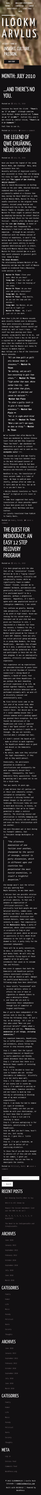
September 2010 (11, 1265)
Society (14, 130)
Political (15, 1166)
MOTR (20, 12)
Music (7, 1309)
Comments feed (11, 1466)
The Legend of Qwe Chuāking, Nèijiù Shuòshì (17, 144)
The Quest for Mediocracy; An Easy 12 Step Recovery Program (17, 542)
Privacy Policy (12, 9)
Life (7, 1304)
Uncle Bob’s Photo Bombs (23, 3)
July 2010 (9, 1270)
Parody (20, 520)
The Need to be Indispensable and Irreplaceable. (19, 1225)
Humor (13, 520)
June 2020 (9, 1240)
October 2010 (10, 1260)
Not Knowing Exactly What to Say (19, 1198)
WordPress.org (11, 1471)
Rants (23, 1166)
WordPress (20, 1490)
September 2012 (11, 1250)
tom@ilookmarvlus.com (25, 1484)
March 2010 (9, 1280)
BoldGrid (19, 1488)
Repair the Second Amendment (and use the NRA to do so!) (19, 1209)
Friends (7, 6)
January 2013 (10, 1245)
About (31, 6)
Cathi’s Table (27, 9)
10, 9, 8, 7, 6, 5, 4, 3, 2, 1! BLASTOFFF (18, 1217)
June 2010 (9, 1275)
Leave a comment (28, 130)
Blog (8, 3)
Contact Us (20, 6)
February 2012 (11, 1255)
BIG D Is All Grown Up (14, 1203)
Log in (8, 1456)
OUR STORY (11, 62)
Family (8, 1294)
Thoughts (8, 1334)
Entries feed (10, 1461)
